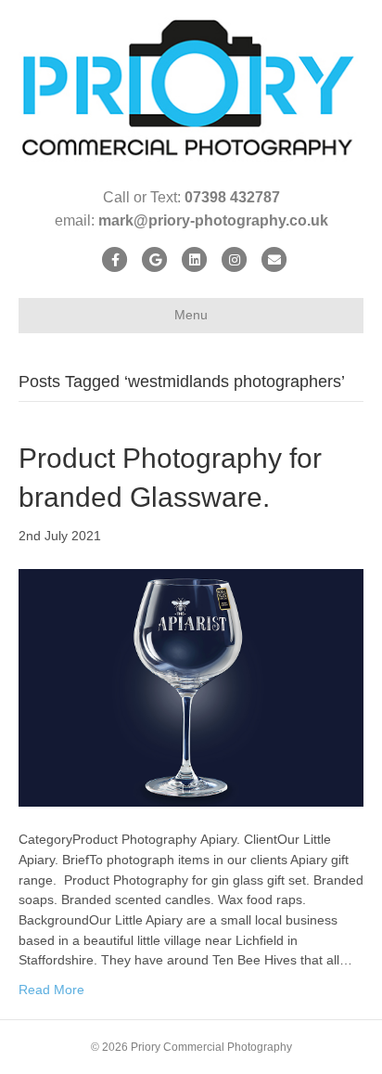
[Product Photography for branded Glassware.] (191, 686)
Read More (51, 989)
